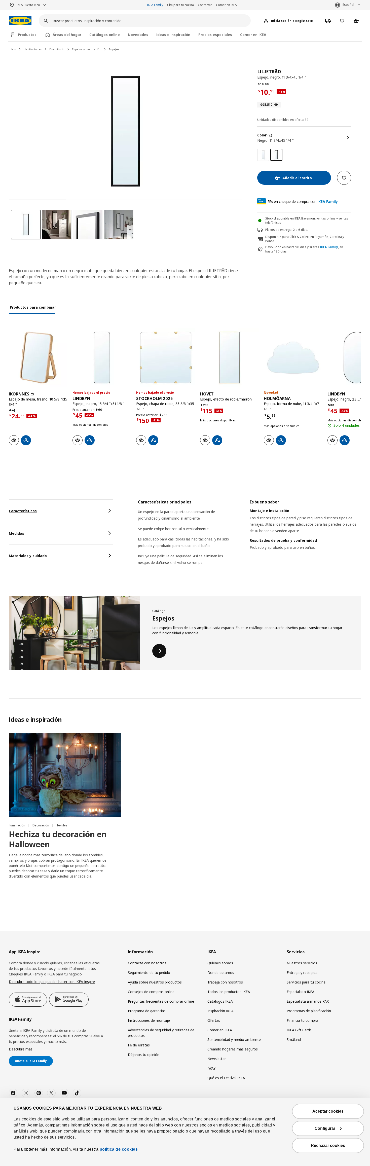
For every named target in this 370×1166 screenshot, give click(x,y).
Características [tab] (23, 510)
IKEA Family (155, 5)
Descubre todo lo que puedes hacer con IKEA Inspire (52, 981)
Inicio (12, 49)
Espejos (114, 49)
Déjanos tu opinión (143, 1054)
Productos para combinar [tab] (33, 307)
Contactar (205, 5)
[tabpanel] (249, 538)
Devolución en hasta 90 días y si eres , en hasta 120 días (304, 249)
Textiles (61, 825)
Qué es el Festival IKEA (226, 1077)
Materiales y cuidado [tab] (28, 555)
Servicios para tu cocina (306, 982)
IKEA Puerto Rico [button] (28, 5)
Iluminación (17, 825)
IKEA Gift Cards (299, 1030)
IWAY (211, 1068)
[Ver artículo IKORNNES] (38, 357)
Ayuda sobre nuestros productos (155, 982)
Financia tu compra (302, 1020)
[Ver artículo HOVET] (229, 357)
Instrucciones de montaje (149, 1020)
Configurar (325, 1128)
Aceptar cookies (328, 1111)
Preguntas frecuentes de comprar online (161, 1001)
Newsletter (216, 1058)
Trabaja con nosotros (225, 982)
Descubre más (20, 1049)
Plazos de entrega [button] (278, 230)
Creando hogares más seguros (232, 1049)
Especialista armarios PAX (308, 1001)
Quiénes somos (220, 963)
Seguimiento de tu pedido (149, 972)
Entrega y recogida (302, 972)
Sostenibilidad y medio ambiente (234, 1039)
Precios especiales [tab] (215, 34)
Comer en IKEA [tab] (253, 34)
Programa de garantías (147, 1010)
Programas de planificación (309, 1010)
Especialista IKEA (300, 991)
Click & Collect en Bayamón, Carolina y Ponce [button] (304, 239)
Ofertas (213, 1020)
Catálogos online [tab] (104, 34)
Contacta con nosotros (147, 963)
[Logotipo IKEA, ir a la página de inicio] (20, 20)
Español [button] (348, 5)
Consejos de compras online (151, 991)
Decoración (41, 825)
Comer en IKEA (226, 5)
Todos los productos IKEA (228, 991)
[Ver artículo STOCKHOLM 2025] (165, 357)
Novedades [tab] (138, 34)
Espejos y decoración (86, 49)
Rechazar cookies (328, 1145)
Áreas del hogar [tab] (67, 34)
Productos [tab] (27, 34)
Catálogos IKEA (220, 1001)
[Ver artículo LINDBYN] (101, 357)
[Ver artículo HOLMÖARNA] (293, 357)
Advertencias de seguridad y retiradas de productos (161, 1033)
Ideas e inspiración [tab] (173, 34)
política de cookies (118, 1149)
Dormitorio (56, 49)
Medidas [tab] (16, 533)
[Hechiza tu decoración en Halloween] (65, 775)
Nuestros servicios (302, 963)
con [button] (303, 201)
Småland (294, 1039)
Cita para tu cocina (180, 5)
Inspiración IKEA (220, 1010)
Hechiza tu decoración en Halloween (57, 839)
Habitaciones (33, 49)
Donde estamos (220, 972)
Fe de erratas (139, 1045)
